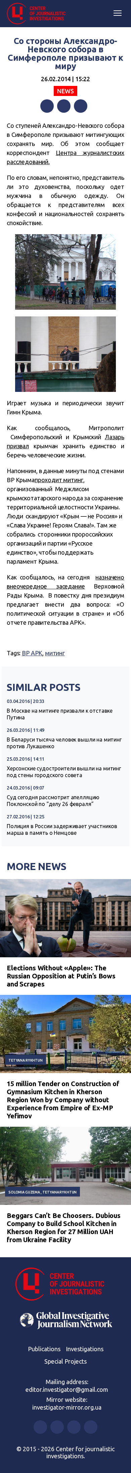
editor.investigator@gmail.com (67, 1389)
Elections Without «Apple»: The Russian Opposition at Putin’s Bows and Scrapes (61, 976)
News (65, 91)
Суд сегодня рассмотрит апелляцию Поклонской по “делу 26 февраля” (53, 800)
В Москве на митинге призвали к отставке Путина (60, 714)
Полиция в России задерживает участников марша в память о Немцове (62, 829)
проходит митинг (59, 479)
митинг (55, 653)
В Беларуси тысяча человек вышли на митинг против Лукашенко (64, 742)
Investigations (84, 1348)
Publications (44, 1348)
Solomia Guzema (24, 1192)
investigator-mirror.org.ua (66, 1407)
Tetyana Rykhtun (25, 1060)
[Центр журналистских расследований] (39, 14)
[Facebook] (47, 106)
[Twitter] (64, 106)
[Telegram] (80, 106)
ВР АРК (32, 653)
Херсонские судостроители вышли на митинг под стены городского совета (64, 771)
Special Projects (65, 1361)
